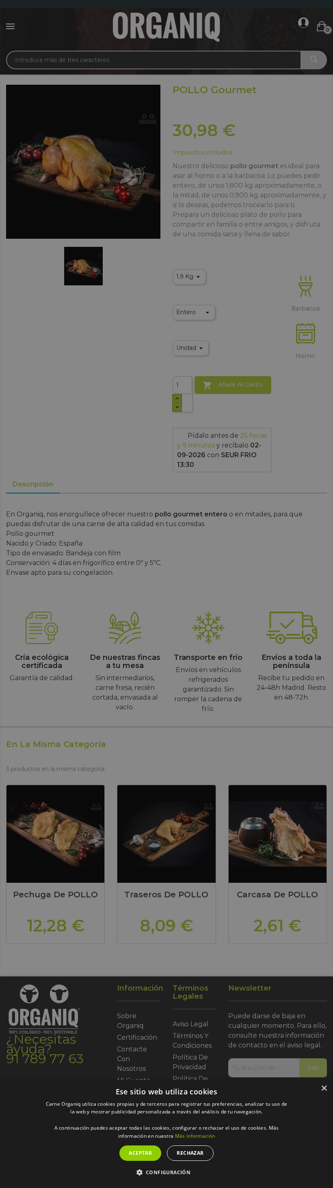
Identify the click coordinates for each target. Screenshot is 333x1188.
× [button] (324, 1088)
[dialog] (166, 1134)
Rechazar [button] (190, 1152)
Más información (195, 1135)
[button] (167, 1172)
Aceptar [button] (140, 1152)
